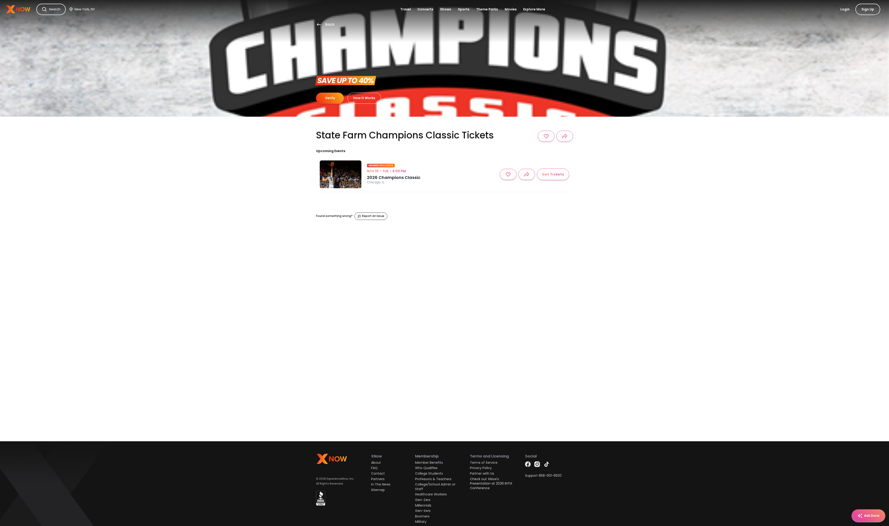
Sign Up (867, 9)
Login (845, 9)
